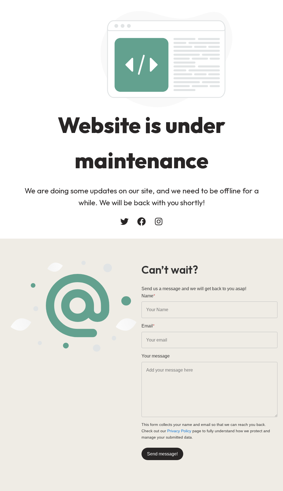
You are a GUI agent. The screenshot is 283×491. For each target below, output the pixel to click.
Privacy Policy (179, 431)
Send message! (162, 454)
